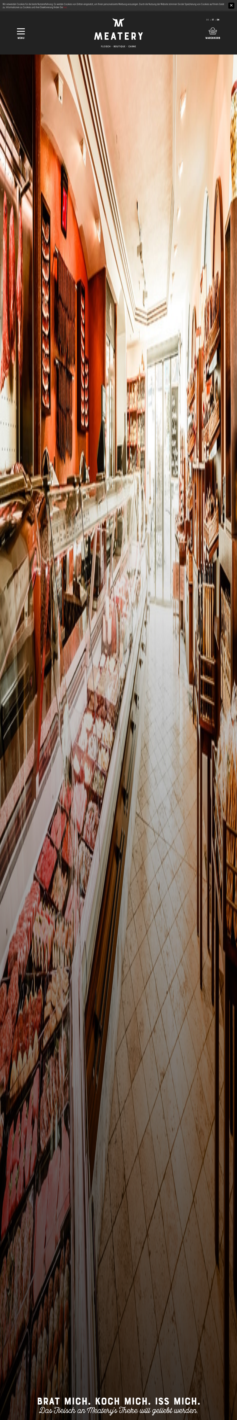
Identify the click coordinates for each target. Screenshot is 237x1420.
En (218, 19)
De (207, 19)
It (213, 19)
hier (65, 7)
